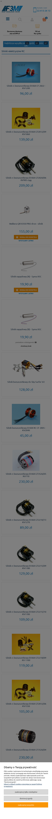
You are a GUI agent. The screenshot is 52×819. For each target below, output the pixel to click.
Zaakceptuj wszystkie (26, 805)
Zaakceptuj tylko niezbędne (26, 792)
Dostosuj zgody (26, 798)
